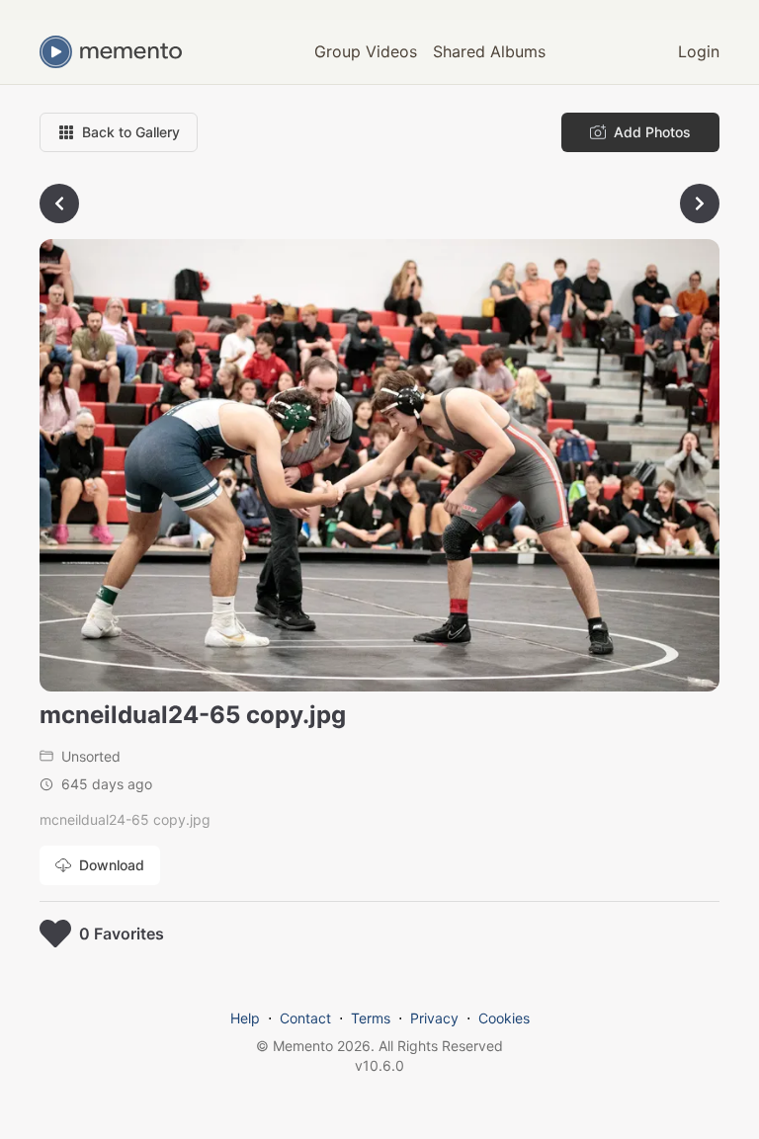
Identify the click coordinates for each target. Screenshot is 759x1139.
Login (698, 51)
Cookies (504, 1018)
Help (245, 1018)
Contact (305, 1018)
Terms (370, 1018)
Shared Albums (489, 51)
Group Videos (365, 51)
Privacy (434, 1018)
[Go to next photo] (699, 203)
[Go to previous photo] (59, 203)
